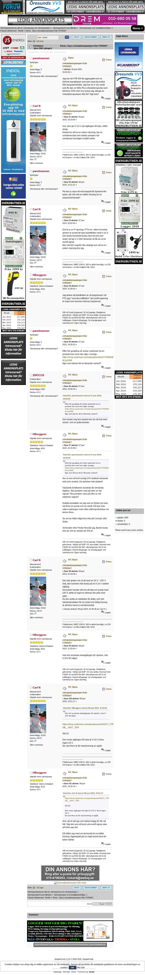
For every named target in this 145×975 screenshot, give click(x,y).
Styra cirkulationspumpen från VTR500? (74, 62)
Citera (108, 60)
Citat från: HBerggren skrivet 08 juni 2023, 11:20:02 (85, 708)
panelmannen (41, 58)
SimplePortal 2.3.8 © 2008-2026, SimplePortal (73, 959)
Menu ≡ (138, 28)
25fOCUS (38, 375)
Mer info (81, 967)
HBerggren (39, 274)
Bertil (20, 31)
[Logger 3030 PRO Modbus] (70, 931)
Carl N (36, 105)
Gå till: (89, 904)
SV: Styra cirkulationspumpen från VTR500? (74, 109)
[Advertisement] (13, 438)
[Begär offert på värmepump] (70, 945)
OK (72, 968)
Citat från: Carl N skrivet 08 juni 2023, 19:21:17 (83, 793)
